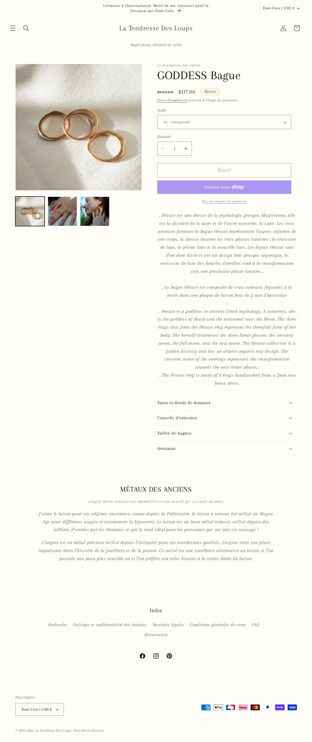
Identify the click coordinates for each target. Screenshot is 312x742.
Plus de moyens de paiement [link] (224, 201)
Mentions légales (168, 624)
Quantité (164, 136)
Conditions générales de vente (218, 624)
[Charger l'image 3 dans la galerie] (95, 211)
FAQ (255, 624)
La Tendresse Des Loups (53, 730)
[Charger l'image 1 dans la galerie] (30, 211)
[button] (13, 28)
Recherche (57, 624)
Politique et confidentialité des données (109, 624)
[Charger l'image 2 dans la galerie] (62, 211)
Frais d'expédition (172, 100)
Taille (161, 110)
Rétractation (156, 634)
